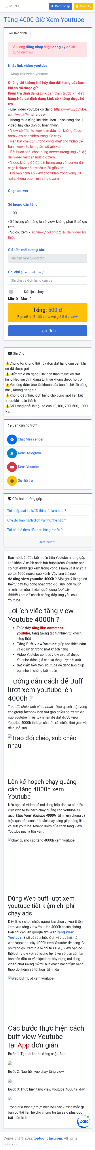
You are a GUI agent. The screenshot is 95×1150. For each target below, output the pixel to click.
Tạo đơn (48, 330)
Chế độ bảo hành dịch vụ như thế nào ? (36, 520)
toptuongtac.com (47, 1138)
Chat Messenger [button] (30, 439)
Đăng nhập (62, 6)
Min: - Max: (19, 299)
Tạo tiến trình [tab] (17, 33)
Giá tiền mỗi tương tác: (26, 250)
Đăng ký (85, 6)
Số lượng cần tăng (23, 204)
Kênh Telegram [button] (29, 453)
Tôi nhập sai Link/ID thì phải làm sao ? (36, 511)
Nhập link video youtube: (28, 65)
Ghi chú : (26, 272)
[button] (12, 6)
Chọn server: (19, 191)
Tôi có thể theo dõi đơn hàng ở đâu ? (35, 530)
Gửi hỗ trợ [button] (25, 480)
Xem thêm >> (47, 541)
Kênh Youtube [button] (28, 467)
